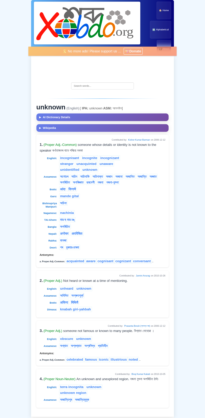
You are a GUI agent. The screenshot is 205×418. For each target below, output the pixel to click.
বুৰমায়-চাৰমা (72, 247)
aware (91, 261)
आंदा (62, 189)
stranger (66, 164)
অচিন (74, 176)
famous (91, 359)
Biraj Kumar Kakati (141, 374)
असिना (64, 302)
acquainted (75, 261)
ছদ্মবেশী (91, 182)
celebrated (75, 359)
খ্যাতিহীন (103, 346)
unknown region (73, 393)
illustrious (119, 359)
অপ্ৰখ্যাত (76, 346)
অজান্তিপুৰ (66, 399)
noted (133, 359)
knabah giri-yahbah (75, 309)
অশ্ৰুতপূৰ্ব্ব (77, 295)
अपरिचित (77, 233)
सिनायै (72, 189)
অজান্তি (142, 176)
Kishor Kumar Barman (139, 140)
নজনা (100, 182)
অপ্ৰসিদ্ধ (90, 346)
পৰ (61, 247)
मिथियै (74, 302)
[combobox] (102, 86)
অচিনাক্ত (98, 176)
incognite (89, 158)
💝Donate (136, 51)
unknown (89, 169)
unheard (66, 288)
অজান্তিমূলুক (82, 399)
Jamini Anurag (143, 275)
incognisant (69, 158)
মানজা (63, 240)
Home (164, 10)
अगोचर (64, 233)
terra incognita (71, 387)
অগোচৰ (64, 176)
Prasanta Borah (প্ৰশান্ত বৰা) (137, 326)
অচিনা (63, 203)
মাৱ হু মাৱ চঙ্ (67, 219)
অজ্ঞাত (153, 176)
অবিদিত (64, 295)
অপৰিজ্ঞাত (78, 182)
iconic (104, 359)
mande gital (69, 196)
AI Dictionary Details (54, 117)
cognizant (123, 261)
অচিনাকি (85, 176)
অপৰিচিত (65, 182)
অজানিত (130, 176)
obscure (66, 339)
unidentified (69, 169)
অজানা (119, 176)
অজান (109, 176)
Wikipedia (47, 127)
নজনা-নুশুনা (112, 182)
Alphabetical (160, 29)
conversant (142, 261)
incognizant (109, 158)
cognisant (105, 261)
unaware (106, 164)
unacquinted (86, 164)
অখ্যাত (64, 346)
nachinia (67, 213)
